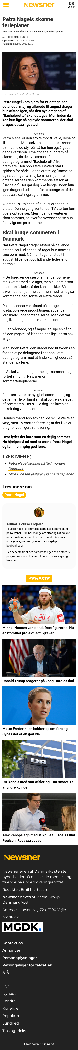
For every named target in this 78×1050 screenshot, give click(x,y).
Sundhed (10, 1023)
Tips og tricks (14, 1031)
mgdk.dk (10, 917)
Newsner (7, 31)
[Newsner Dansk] (39, 5)
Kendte (20, 31)
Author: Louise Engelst (16, 37)
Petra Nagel (11, 138)
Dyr (5, 986)
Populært (10, 1016)
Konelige (10, 1008)
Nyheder (10, 993)
